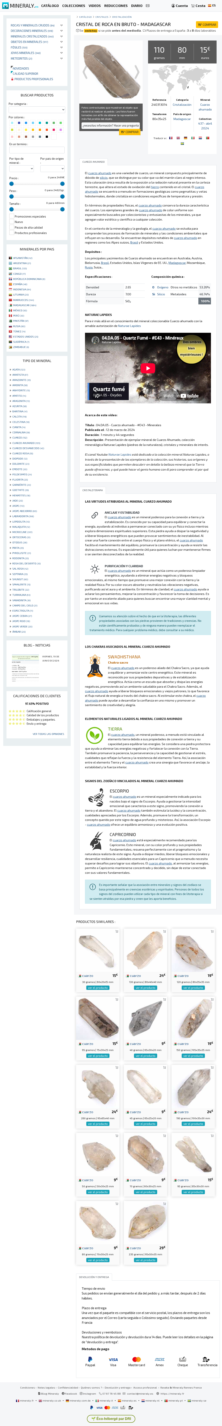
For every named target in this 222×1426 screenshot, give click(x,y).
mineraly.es (129, 1400)
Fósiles (19, 47)
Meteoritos (21, 58)
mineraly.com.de (80, 1400)
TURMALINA (21, 594)
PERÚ (18, 315)
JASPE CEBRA (22, 615)
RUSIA (19, 326)
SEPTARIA (20, 573)
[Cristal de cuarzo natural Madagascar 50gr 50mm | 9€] (97, 1154)
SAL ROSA (20, 568)
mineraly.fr (26, 1400)
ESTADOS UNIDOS (25, 336)
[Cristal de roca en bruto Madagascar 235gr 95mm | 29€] (145, 1222)
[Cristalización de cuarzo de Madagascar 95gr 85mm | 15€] (193, 1154)
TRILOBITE (20, 589)
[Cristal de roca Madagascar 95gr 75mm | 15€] (97, 1018)
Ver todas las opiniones (48, 733)
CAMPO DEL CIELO (24, 605)
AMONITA (20, 385)
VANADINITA (21, 600)
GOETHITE (20, 489)
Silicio (161, 294)
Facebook (70, 1393)
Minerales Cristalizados (32, 36)
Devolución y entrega (118, 1387)
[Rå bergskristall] (182, 143)
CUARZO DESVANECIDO (28, 448)
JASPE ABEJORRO (24, 510)
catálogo (85, 16)
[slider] (11, 184)
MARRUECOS (23, 299)
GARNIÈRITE (21, 484)
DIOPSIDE (19, 458)
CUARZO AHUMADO (26, 442)
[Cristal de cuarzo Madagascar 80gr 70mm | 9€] (97, 1222)
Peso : (13, 191)
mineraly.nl (152, 1400)
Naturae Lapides (129, 326)
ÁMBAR (19, 631)
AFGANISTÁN (22, 257)
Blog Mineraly (50, 1393)
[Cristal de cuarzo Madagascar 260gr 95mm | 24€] (97, 1086)
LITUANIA (21, 294)
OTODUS (19, 542)
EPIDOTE (19, 469)
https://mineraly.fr (172, 1393)
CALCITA (19, 416)
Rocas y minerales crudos (33, 25)
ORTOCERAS (21, 537)
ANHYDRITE (21, 390)
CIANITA (18, 427)
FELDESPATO (22, 474)
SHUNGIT (20, 579)
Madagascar (182, 119)
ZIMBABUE (21, 346)
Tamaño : (15, 203)
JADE (17, 500)
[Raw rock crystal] (178, 137)
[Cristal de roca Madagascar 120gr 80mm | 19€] (193, 950)
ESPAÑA (20, 284)
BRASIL (20, 268)
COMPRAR (207, 24)
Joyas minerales (26, 53)
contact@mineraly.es (140, 1393)
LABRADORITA (23, 516)
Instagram (89, 1393)
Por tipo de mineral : (16, 160)
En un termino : (18, 144)
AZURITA (19, 406)
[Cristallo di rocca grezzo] (193, 137)
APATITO (19, 395)
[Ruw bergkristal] (201, 137)
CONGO (19, 273)
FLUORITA (20, 479)
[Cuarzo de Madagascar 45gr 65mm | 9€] (145, 1086)
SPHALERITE (21, 584)
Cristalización (122, 16)
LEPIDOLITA (21, 521)
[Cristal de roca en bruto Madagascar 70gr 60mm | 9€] (145, 1154)
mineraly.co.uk (52, 1400)
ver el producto (98, 987)
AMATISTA (20, 374)
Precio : (14, 178)
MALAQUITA (21, 526)
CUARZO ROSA (22, 453)
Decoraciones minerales (32, 30)
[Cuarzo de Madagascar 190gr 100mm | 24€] (193, 1086)
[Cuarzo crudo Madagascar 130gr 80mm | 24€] (145, 950)
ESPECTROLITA (22, 610)
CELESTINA (20, 421)
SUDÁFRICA (21, 341)
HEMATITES (21, 495)
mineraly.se (198, 1400)
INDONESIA (22, 289)
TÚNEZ (19, 331)
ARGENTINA (22, 263)
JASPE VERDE (22, 626)
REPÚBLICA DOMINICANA (29, 278)
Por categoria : (18, 104)
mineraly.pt (175, 1400)
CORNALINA (21, 432)
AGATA (18, 369)
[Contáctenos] (147, 6)
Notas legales (46, 1387)
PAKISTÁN (20, 320)
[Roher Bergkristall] (186, 137)
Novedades (20, 68)
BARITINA (19, 411)
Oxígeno (162, 287)
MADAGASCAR (24, 305)
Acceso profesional (145, 1387)
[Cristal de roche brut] (171, 137)
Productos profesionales (33, 79)
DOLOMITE (20, 463)
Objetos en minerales (29, 42)
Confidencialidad (68, 1387)
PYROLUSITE (21, 552)
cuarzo (87, 975)
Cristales (101, 16)
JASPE (18, 505)
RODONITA (20, 558)
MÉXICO (20, 310)
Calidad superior (24, 73)
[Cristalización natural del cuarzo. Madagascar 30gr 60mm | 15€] (97, 950)
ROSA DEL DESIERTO (26, 563)
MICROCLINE (22, 531)
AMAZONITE (21, 379)
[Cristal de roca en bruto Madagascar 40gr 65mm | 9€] (145, 1018)
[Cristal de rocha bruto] (207, 137)
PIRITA (18, 547)
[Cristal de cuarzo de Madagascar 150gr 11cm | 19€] (193, 1018)
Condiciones (27, 1387)
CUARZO (19, 437)
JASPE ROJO (21, 620)
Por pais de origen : (52, 160)
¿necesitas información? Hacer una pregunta (111, 125)
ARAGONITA (21, 400)
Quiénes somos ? (91, 1387)
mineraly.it (106, 1400)
